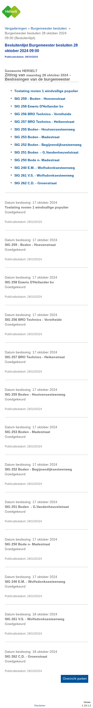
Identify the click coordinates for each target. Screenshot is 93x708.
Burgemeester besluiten (49, 28)
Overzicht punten (75, 678)
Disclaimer (39, 705)
